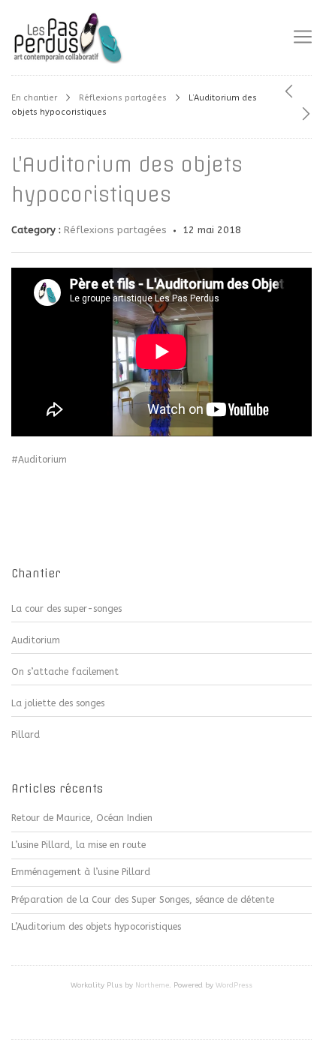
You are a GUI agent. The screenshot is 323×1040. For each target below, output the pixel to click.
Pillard (25, 735)
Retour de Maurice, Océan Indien (81, 818)
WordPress (234, 985)
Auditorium (35, 640)
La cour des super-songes (66, 609)
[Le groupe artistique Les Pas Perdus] (67, 37)
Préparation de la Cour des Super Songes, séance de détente (142, 900)
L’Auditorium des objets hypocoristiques (96, 927)
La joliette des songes (57, 703)
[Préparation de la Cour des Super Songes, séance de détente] (288, 92)
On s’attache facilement (65, 672)
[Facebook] (161, 1018)
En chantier (34, 98)
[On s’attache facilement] (306, 114)
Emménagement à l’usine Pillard (80, 872)
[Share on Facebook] (18, 507)
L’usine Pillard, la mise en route (78, 845)
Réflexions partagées (123, 98)
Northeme (152, 985)
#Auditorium (39, 459)
